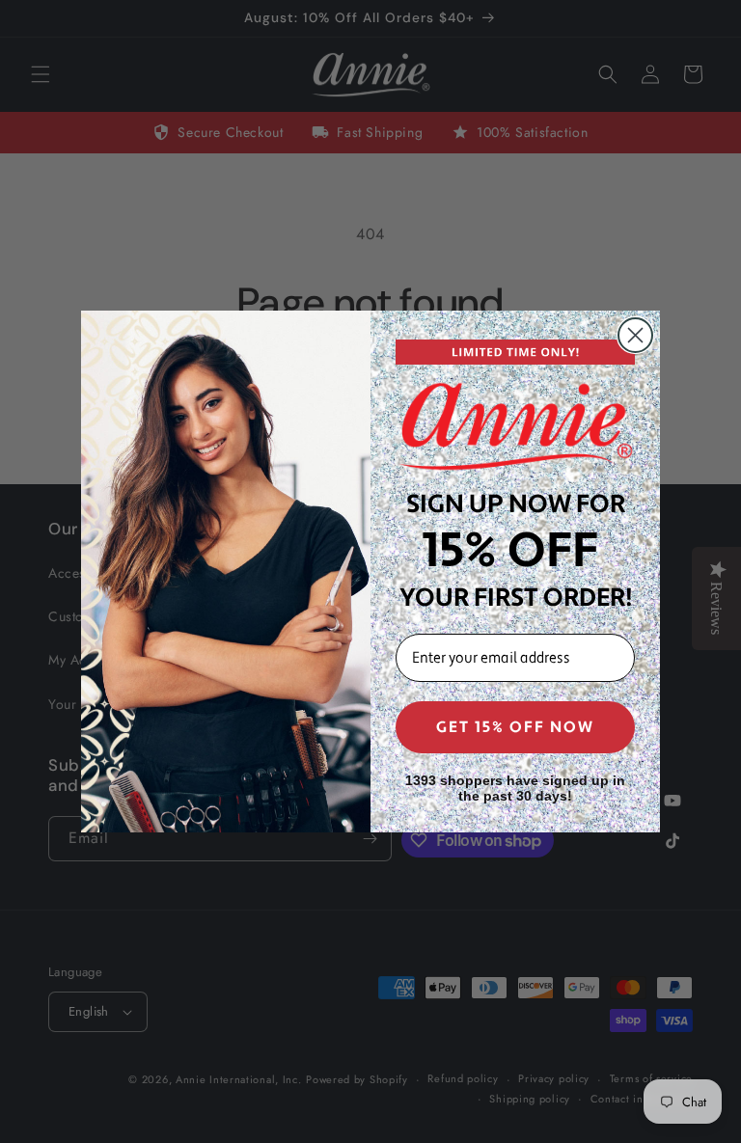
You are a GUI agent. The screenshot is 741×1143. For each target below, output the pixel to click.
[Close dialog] (635, 335)
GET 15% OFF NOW (515, 727)
